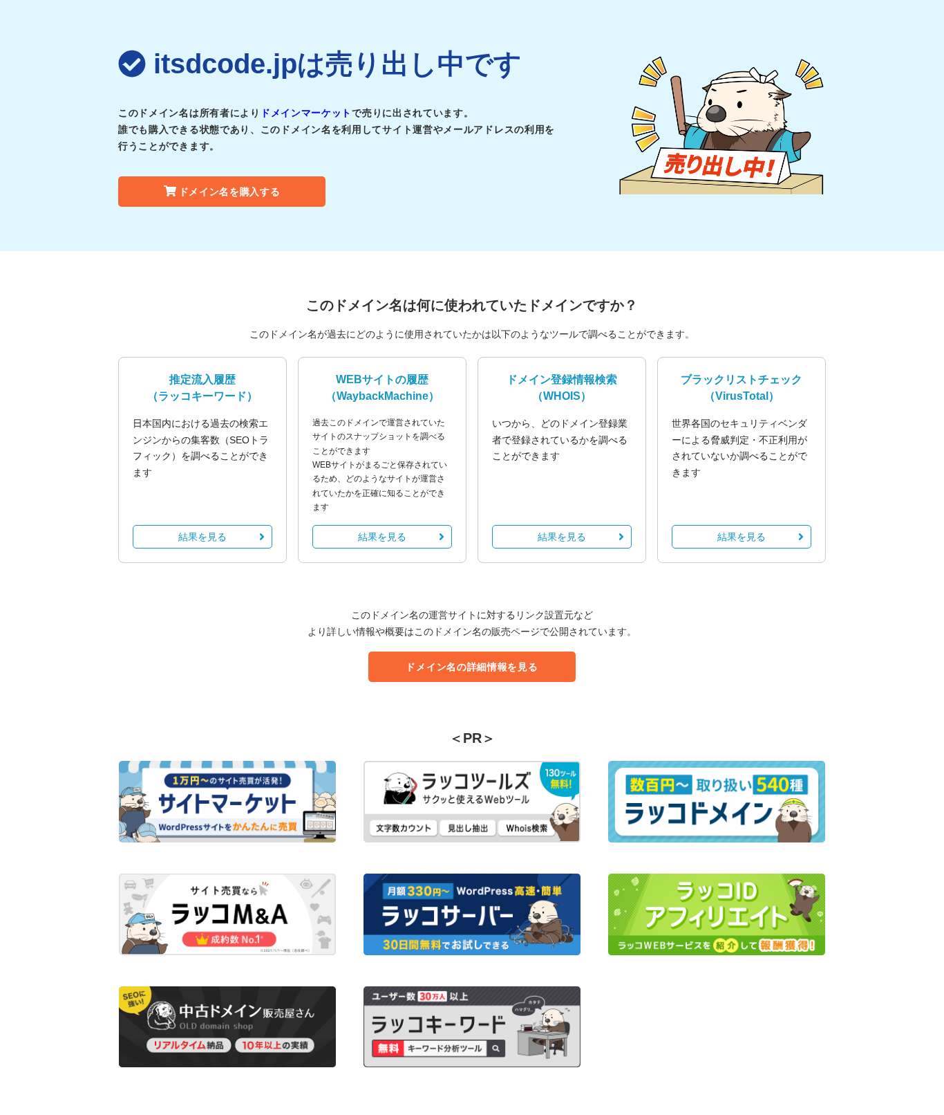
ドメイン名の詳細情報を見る (472, 666)
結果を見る (202, 536)
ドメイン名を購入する (230, 191)
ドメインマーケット (306, 112)
